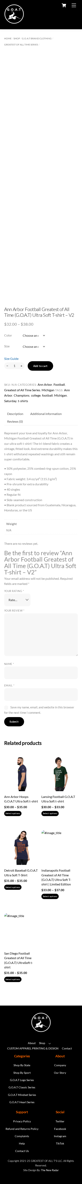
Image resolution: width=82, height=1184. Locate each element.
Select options (13, 813)
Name (9, 664)
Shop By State (22, 1065)
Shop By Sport (22, 1072)
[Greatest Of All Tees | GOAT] (14, 22)
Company (60, 1065)
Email (9, 685)
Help (22, 1143)
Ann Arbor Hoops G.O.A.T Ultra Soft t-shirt (21, 799)
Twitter (60, 1121)
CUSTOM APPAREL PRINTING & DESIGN (33, 1048)
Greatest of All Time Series (21, 44)
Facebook (60, 1128)
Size (7, 346)
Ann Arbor (45, 384)
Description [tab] (15, 414)
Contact (67, 1048)
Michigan (48, 390)
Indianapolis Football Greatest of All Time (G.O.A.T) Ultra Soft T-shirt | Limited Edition (56, 877)
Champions (21, 395)
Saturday (10, 401)
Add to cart (40, 366)
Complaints (22, 1136)
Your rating (14, 591)
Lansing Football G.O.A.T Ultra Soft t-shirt (58, 799)
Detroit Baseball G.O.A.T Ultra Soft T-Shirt (21, 872)
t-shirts (23, 401)
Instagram (60, 1136)
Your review (14, 610)
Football (59, 384)
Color (8, 335)
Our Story (60, 1072)
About (32, 1043)
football (47, 395)
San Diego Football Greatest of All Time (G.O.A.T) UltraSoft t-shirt (18, 960)
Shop (17, 38)
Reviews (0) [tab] (15, 421)
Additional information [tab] (46, 414)
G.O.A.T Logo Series (22, 1080)
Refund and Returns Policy (22, 1128)
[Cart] (64, 5)
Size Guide (11, 358)
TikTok (60, 1143)
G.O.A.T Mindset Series (22, 1094)
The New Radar (50, 1170)
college (36, 395)
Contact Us (22, 1151)
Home (8, 38)
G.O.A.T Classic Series (22, 1087)
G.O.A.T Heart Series (21, 1102)
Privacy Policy (22, 1121)
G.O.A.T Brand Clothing (37, 38)
